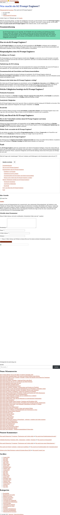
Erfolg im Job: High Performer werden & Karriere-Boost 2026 (15, 450)
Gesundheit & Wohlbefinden (10, 501)
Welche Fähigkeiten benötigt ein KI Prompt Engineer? (16, 179)
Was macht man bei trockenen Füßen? (9, 426)
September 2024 (7, 482)
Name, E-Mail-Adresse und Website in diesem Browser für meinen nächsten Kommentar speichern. (26, 239)
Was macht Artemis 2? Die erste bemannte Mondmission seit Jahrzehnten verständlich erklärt (23, 388)
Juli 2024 (5, 485)
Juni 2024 (5, 486)
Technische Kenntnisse (9, 181)
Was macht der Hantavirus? (7, 379)
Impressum (11, 514)
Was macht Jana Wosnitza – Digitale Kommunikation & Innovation (16, 429)
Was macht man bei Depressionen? (8, 421)
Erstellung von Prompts (9, 171)
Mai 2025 (5, 472)
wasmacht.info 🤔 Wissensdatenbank (9, 0)
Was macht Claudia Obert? (6, 418)
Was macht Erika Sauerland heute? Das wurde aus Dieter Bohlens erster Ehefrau (20, 376)
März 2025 (6, 474)
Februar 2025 (6, 475)
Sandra (20, 18)
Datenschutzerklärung (19, 514)
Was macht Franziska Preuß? (7, 414)
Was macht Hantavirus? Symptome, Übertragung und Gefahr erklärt (17, 436)
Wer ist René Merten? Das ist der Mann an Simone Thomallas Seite (16, 374)
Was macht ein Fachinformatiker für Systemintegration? (13, 394)
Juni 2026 (5, 458)
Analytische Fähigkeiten (10, 183)
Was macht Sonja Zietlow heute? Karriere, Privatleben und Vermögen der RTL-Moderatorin (22, 402)
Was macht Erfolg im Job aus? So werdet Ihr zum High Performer (16, 381)
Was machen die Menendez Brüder (8, 428)
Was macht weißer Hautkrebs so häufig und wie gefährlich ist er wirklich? (18, 395)
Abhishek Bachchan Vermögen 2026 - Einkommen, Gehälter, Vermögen (18, 439)
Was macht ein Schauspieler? (7, 400)
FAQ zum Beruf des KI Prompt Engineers (13, 187)
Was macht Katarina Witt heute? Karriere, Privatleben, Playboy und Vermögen (19, 390)
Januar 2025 (6, 477)
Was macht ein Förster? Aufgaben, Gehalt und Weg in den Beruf (16, 380)
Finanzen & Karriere (8, 497)
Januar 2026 (6, 465)
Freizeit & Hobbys (7, 499)
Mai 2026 (5, 460)
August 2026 (6, 457)
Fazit (4, 189)
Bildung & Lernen (7, 496)
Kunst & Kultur (7, 503)
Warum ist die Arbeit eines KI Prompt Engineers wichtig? (18, 177)
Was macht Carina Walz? (6, 415)
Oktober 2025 (6, 468)
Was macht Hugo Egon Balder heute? (9, 407)
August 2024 (6, 484)
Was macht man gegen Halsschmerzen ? (45, 443)
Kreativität (6, 185)
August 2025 (6, 470)
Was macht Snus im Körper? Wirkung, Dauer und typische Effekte (16, 408)
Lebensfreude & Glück (8, 506)
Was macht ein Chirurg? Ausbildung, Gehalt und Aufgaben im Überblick (18, 391)
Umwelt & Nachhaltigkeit (9, 510)
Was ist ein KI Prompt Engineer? (11, 167)
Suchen (2, 364)
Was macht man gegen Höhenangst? (9, 422)
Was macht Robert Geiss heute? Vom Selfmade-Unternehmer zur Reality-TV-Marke (20, 404)
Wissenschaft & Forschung (7, 10)
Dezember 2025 (7, 467)
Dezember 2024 (7, 478)
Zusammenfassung (7, 165)
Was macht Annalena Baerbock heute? (9, 397)
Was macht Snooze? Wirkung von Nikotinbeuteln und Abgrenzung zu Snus (18, 409)
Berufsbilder (6, 493)
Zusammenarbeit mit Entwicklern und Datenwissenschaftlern (19, 175)
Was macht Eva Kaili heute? (7, 416)
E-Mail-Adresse (4, 233)
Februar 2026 (6, 464)
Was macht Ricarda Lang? (6, 412)
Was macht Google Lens (39, 450)
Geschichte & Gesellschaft (9, 500)
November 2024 (7, 479)
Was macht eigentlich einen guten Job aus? (10, 383)
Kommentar (3, 227)
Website (2, 236)
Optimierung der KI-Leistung (11, 173)
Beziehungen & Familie (9, 494)
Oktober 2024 (6, 481)
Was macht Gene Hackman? (7, 425)
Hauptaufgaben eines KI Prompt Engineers (13, 169)
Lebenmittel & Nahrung (9, 504)
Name (2, 230)
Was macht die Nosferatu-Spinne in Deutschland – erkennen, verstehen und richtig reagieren (22, 419)
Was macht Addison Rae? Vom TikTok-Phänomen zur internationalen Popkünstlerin (20, 398)
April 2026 (6, 461)
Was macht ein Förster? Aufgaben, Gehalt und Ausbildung (14, 446)
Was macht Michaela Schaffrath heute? (9, 384)
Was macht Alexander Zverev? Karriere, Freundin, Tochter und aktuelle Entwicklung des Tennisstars (25, 377)
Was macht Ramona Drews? (7, 405)
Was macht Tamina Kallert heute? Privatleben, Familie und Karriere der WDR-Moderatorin (22, 393)
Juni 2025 (5, 471)
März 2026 (6, 463)
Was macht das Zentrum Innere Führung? (10, 411)
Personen (5, 507)
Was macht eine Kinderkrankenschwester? (10, 386)
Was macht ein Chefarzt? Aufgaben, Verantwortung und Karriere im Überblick (19, 387)
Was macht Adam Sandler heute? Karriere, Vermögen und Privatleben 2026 (18, 401)
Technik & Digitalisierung (9, 508)
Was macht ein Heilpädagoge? (7, 423)
